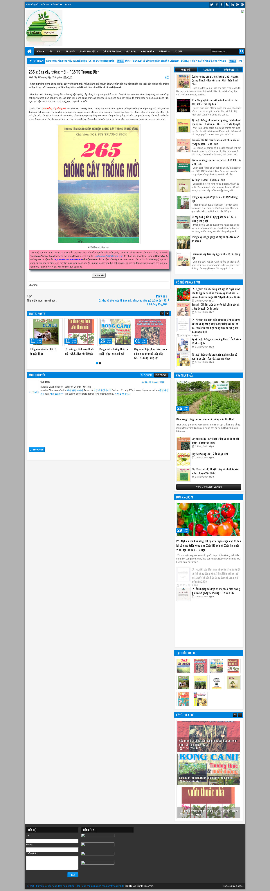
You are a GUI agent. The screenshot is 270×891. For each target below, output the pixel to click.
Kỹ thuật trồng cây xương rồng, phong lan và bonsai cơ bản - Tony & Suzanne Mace (214, 356)
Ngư (59, 51)
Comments (209, 69)
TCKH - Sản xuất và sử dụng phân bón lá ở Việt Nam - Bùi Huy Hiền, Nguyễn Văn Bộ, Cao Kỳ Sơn (161, 61)
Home (29, 51)
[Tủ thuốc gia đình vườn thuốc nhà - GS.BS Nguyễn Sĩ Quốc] (115, 332)
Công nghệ (146, 51)
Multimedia (131, 51)
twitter (211, 5)
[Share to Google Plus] (58, 322)
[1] (97, 359)
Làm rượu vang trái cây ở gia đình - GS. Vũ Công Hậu (216, 256)
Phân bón (70, 51)
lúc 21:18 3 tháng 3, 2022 (153, 378)
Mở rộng (163, 51)
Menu (68, 4)
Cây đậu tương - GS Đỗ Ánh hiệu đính (210, 454)
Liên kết (55, 4)
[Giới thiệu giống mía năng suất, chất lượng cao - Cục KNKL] (46, 332)
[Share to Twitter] (54, 322)
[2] (100, 359)
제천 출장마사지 (75, 386)
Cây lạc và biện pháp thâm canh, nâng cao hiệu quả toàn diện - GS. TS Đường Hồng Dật (55, 61)
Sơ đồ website (231, 69)
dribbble (237, 5)
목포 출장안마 (57, 390)
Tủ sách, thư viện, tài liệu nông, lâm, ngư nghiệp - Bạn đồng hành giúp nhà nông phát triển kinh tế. (76, 886)
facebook (216, 5)
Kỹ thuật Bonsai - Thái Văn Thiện (208, 180)
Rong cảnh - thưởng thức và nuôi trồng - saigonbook (206, 744)
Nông (39, 51)
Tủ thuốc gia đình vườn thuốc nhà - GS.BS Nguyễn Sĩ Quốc (208, 777)
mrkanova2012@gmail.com (109, 256)
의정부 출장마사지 (102, 386)
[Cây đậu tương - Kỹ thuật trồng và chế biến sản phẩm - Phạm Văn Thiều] (183, 443)
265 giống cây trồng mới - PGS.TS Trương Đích (64, 72)
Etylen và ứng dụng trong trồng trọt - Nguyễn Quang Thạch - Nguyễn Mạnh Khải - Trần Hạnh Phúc (215, 80)
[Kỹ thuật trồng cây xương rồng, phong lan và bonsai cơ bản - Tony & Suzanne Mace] (183, 359)
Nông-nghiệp (44, 77)
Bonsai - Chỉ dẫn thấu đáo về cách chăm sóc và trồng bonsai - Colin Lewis (216, 142)
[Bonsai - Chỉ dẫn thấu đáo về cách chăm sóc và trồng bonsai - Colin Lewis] (183, 309)
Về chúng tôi (32, 4)
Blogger (146, 371)
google (221, 5)
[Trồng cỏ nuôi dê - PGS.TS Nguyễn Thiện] (81, 332)
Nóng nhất (186, 69)
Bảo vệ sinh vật (87, 51)
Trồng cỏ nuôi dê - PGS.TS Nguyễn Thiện (200, 810)
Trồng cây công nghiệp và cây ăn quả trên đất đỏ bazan (215, 239)
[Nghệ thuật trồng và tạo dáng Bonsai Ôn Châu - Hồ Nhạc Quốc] (183, 344)
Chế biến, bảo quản (112, 51)
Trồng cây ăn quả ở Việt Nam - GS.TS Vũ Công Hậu (215, 199)
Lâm (51, 51)
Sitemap (178, 51)
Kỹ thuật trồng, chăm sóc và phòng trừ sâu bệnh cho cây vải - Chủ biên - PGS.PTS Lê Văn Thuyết (216, 122)
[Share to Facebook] (50, 322)
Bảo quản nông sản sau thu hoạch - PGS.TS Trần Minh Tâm (216, 162)
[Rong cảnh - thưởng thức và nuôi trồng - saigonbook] (150, 332)
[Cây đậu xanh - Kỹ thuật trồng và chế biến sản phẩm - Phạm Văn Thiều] (183, 474)
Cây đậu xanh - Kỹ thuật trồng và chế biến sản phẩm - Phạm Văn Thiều (215, 471)
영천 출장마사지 (122, 390)
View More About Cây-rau (209, 487)
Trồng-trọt (57, 77)
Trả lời (36, 388)
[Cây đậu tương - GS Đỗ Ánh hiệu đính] (183, 459)
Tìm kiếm (241, 51)
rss (227, 5)
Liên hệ (45, 4)
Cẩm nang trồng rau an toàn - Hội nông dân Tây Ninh (205, 419)
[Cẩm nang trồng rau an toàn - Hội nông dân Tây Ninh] (208, 397)
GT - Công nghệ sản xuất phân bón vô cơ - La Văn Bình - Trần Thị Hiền (214, 102)
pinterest (242, 5)
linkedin (232, 5)
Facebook (161, 371)
